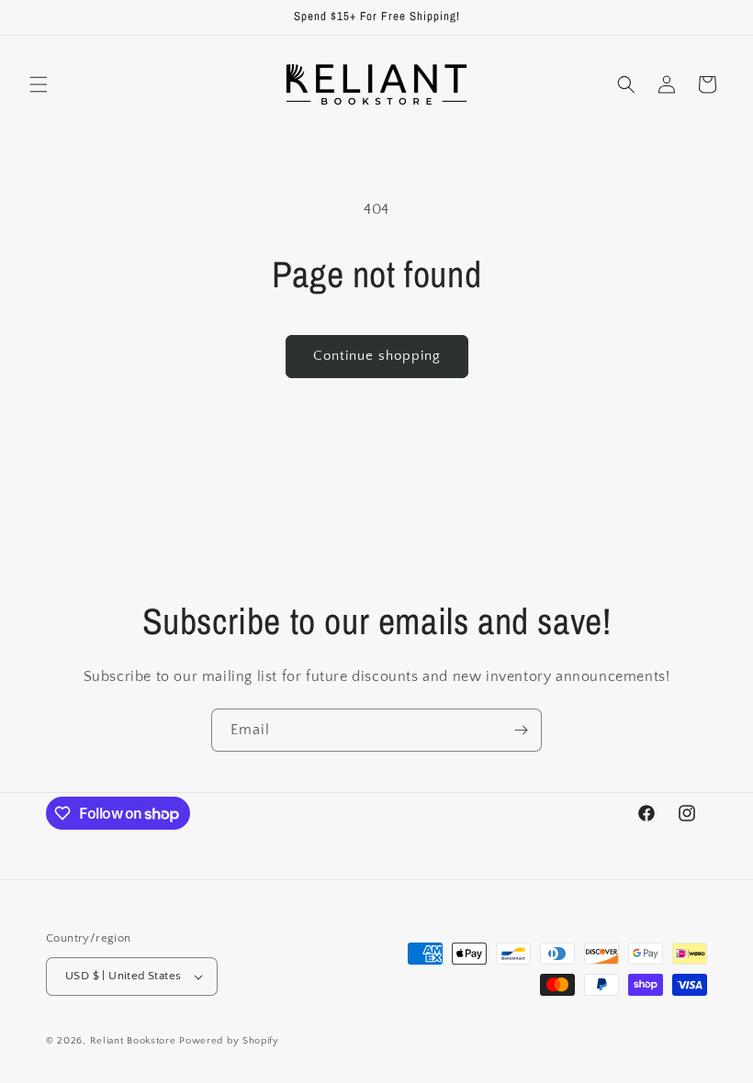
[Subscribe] (520, 730)
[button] (38, 84)
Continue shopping (377, 355)
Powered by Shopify (229, 1040)
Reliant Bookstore (133, 1040)
